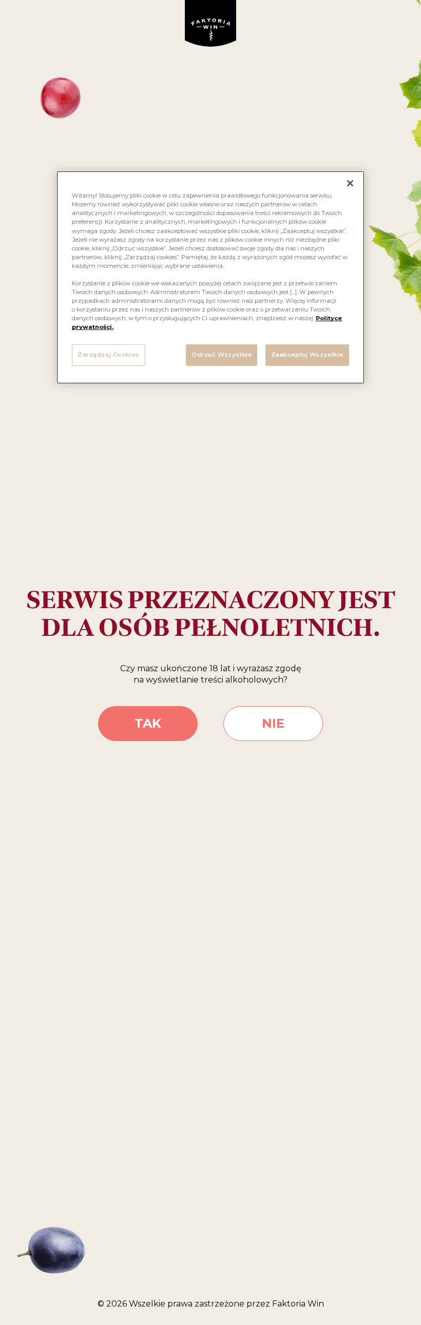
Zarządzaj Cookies (109, 354)
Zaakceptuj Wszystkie (307, 354)
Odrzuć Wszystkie (222, 354)
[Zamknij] (350, 183)
